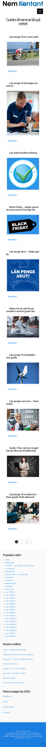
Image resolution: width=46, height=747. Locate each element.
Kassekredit (10, 571)
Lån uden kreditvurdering (23, 152)
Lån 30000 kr (11, 607)
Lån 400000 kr (11, 636)
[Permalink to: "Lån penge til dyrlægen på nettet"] (23, 113)
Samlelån (9, 586)
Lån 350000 (10, 633)
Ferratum (6, 712)
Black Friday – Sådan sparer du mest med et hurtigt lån (22, 208)
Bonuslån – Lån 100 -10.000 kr (14, 673)
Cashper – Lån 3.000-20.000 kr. (15, 669)
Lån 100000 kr (11, 618)
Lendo (5, 702)
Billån (8, 560)
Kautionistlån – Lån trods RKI (16, 574)
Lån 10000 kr (11, 595)
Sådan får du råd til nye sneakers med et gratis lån (20, 310)
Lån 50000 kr (11, 613)
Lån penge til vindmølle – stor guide (21, 356)
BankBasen (7, 696)
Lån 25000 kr (11, 604)
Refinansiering (11, 583)
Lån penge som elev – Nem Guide (22, 402)
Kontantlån (10, 577)
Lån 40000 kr (11, 610)
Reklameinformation (10, 664)
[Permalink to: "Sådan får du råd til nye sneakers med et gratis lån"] (23, 327)
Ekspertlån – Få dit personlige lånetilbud (18, 659)
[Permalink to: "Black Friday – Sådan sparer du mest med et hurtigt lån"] (23, 224)
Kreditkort (9, 580)
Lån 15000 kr (11, 598)
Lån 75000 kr (11, 616)
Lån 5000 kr (10, 592)
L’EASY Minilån (8, 707)
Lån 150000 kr (11, 621)
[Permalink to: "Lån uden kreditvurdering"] (23, 174)
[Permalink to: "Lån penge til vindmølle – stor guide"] (23, 373)
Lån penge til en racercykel (23, 36)
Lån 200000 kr (11, 624)
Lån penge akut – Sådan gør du (22, 253)
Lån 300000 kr (11, 630)
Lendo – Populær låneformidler (14, 650)
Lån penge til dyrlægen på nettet (22, 84)
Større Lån (10, 589)
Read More (12, 71)
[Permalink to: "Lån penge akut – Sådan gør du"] (23, 275)
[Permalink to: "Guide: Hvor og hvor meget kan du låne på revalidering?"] (23, 466)
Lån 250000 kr (11, 627)
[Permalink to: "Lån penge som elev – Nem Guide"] (23, 420)
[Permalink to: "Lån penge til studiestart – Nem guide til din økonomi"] (23, 512)
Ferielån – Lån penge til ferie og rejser (20, 566)
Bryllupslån (10, 563)
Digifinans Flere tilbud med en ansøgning (18, 654)
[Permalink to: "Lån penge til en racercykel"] (23, 54)
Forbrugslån (10, 569)
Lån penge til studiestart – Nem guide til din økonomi (22, 495)
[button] (40, 11)
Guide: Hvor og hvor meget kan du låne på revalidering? (22, 449)
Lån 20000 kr (11, 601)
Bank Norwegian (9, 678)
